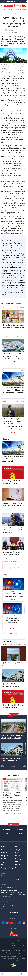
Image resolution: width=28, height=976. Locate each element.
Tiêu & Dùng (14, 1)
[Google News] (21, 974)
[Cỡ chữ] (18, 974)
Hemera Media (20, 970)
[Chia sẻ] (25, 974)
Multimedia (7, 641)
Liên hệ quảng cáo (13, 912)
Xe (20, 1)
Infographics (16, 644)
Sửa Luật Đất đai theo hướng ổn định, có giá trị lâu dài (13, 685)
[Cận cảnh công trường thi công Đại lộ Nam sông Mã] (13, 726)
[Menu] (2, 974)
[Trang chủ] (2, 10)
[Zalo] (19, 922)
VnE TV (25, 1)
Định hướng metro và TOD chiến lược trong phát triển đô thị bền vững (11, 795)
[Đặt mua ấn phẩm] (23, 5)
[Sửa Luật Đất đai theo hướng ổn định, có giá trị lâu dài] (12, 749)
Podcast (10, 644)
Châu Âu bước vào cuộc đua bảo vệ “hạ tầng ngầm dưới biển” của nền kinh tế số (13, 530)
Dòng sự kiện (13, 775)
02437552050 (6, 909)
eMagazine (24, 644)
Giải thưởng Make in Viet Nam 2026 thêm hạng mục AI (12, 621)
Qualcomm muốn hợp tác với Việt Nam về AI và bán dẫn (12, 553)
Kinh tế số (4, 370)
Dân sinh (4, 307)
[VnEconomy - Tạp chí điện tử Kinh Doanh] (13, 824)
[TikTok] (15, 922)
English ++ (20, 838)
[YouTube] (11, 922)
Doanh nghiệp (5, 336)
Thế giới (4, 401)
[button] (11, 633)
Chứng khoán (5, 1)
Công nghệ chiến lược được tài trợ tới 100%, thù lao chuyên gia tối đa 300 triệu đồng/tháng (13, 506)
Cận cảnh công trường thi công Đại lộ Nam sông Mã (12, 737)
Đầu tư (13, 9)
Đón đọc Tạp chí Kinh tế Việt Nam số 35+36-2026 (12, 482)
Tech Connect (7, 838)
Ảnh (2, 876)
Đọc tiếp (5, 439)
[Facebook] (2, 922)
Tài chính (19, 9)
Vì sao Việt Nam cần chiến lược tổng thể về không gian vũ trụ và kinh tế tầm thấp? (13, 390)
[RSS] (23, 922)
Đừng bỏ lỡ (6, 575)
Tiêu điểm (7, 9)
